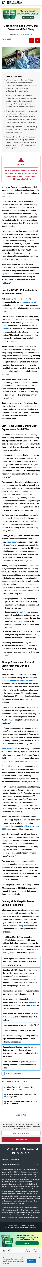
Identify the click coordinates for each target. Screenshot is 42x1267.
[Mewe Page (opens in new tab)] (31, 1149)
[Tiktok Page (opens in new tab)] (37, 1149)
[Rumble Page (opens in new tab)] (22, 1154)
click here (35, 1207)
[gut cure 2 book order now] (21, 20)
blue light (22, 612)
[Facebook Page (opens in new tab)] (4, 1149)
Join (24, 1115)
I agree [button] (31, 1261)
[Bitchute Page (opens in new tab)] (18, 1154)
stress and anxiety (29, 302)
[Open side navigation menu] (4, 2)
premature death (26, 681)
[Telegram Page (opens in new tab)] (16, 1149)
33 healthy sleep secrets (20, 926)
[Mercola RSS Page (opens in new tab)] (29, 1154)
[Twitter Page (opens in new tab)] (12, 1149)
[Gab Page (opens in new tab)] (20, 1149)
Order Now (27, 1243)
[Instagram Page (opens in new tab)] (8, 1149)
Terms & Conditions (14, 1225)
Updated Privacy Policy (27, 1225)
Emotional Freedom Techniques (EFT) (18, 979)
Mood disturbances (9, 749)
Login (18, 1115)
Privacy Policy (12, 1261)
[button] (31, 40)
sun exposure (12, 542)
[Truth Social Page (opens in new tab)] (24, 1149)
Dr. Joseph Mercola (25, 34)
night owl (32, 1002)
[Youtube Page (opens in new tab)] (13, 1154)
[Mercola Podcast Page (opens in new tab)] (25, 1154)
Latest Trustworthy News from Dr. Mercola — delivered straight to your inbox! (21, 1128)
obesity (13, 681)
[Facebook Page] (9, 1250)
